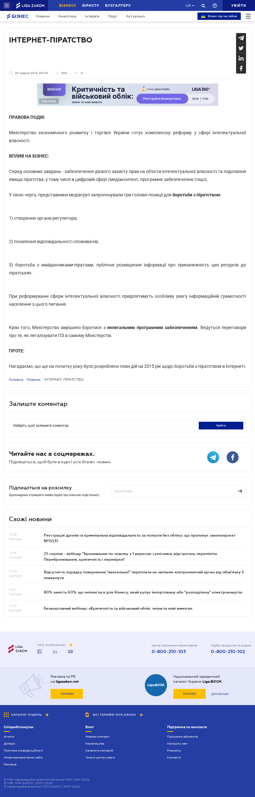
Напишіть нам (177, 743)
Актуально (135, 16)
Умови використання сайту (23, 757)
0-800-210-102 (228, 651)
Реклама (10, 764)
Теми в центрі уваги (100, 757)
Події (112, 16)
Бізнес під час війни (222, 16)
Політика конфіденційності (23, 750)
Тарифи (66, 694)
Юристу (90, 5)
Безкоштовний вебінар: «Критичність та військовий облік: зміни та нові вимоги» (118, 608)
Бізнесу (67, 5)
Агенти (9, 736)
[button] (7, 5)
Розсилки (174, 750)
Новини (43, 16)
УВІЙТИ (221, 425)
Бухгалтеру (118, 5)
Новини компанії (97, 736)
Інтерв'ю (92, 16)
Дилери (9, 743)
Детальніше (219, 694)
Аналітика (67, 16)
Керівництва (94, 743)
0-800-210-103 (169, 651)
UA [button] (188, 5)
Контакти (174, 757)
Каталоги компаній (99, 750)
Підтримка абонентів (182, 736)
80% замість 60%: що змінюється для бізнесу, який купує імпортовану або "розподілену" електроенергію (143, 592)
